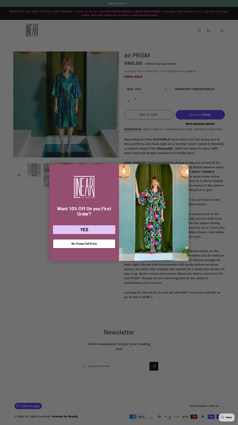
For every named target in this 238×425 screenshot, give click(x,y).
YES (84, 229)
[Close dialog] (183, 169)
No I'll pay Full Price (84, 243)
